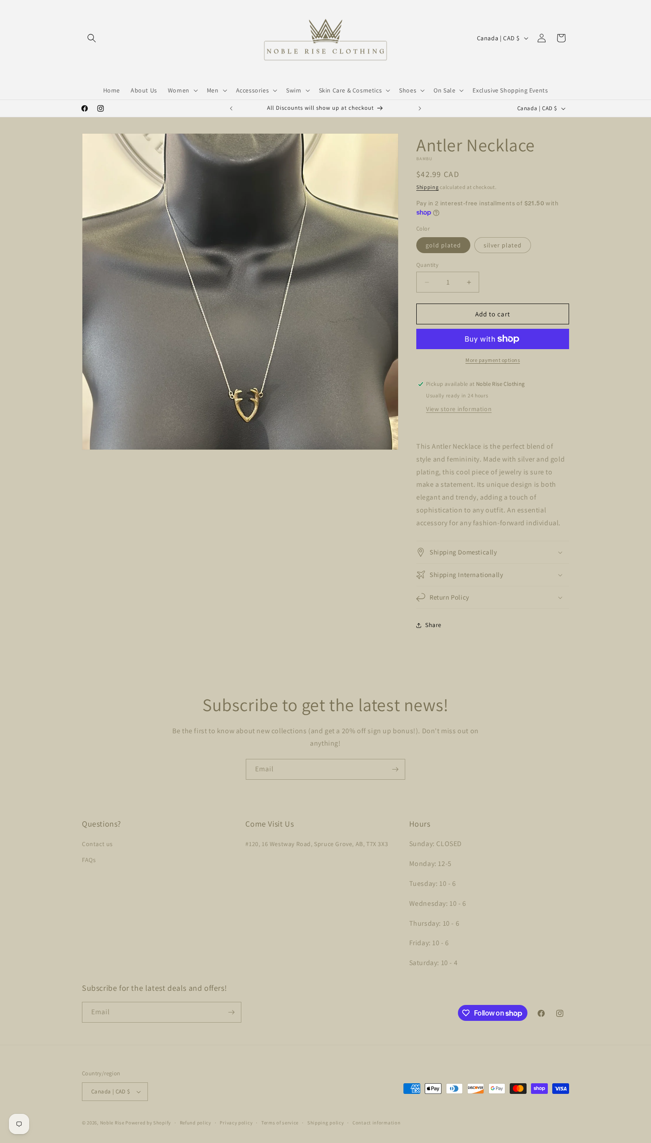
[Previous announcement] (231, 108)
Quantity (427, 265)
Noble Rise (112, 1123)
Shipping (427, 187)
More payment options (492, 360)
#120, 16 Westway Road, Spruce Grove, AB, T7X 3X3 (316, 844)
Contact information (376, 1123)
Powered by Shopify (148, 1123)
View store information (459, 409)
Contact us (97, 844)
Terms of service (279, 1123)
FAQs (89, 860)
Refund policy (195, 1123)
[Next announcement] (420, 108)
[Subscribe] (395, 769)
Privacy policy (236, 1123)
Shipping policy (325, 1123)
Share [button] (433, 625)
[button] (91, 38)
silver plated (503, 245)
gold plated (443, 245)
